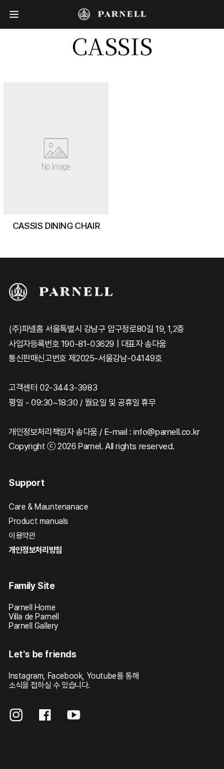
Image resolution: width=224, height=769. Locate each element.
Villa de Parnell (34, 616)
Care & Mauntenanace (48, 506)
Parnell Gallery (33, 625)
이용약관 (22, 535)
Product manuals (38, 521)
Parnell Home (32, 607)
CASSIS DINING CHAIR (56, 225)
